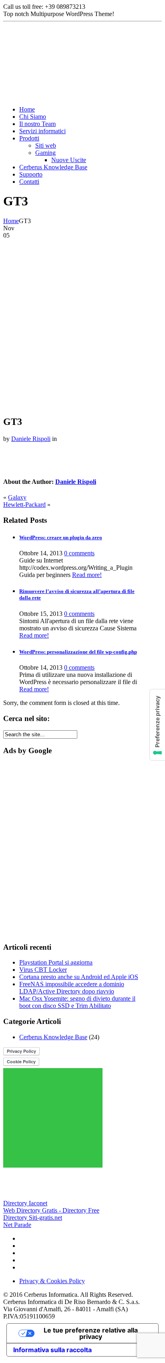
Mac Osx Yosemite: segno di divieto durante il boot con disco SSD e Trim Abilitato (77, 1002)
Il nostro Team (37, 123)
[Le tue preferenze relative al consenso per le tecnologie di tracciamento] (157, 724)
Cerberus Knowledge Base (53, 167)
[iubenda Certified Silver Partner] (44, 1195)
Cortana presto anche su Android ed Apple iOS (78, 976)
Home (27, 109)
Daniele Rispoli (30, 438)
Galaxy (17, 497)
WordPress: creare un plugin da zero (60, 537)
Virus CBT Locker (43, 969)
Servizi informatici (42, 131)
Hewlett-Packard (24, 504)
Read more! (87, 574)
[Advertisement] (82, 325)
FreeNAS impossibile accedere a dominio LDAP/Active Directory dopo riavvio (71, 988)
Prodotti (29, 138)
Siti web (45, 145)
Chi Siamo (32, 116)
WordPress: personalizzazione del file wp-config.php (78, 652)
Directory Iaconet (25, 1203)
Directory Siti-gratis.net (32, 1217)
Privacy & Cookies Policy (52, 1281)
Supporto (30, 174)
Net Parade (17, 1224)
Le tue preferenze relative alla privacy (91, 1333)
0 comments (79, 553)
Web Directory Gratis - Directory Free (51, 1210)
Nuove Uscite (68, 159)
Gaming (45, 152)
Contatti (29, 181)
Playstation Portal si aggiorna (56, 962)
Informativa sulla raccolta (52, 1350)
